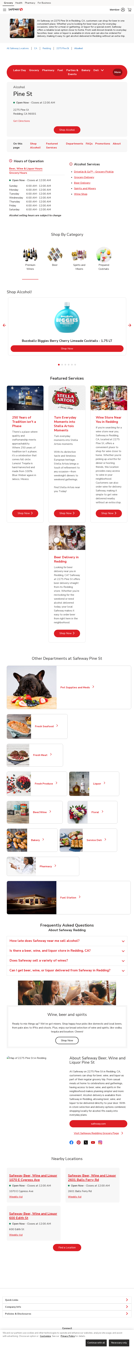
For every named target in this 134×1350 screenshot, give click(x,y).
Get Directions (21, 121)
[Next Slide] (129, 325)
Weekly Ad (16, 1197)
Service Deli (96, 840)
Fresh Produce (45, 783)
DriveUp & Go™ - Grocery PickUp (94, 172)
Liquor (98, 783)
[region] (67, 1340)
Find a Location (70, 1247)
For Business (44, 2)
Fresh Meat (41, 755)
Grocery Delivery (84, 177)
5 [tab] (72, 364)
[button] (117, 9)
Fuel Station (69, 897)
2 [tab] (62, 364)
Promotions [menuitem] (102, 143)
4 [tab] (68, 364)
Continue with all (96, 1342)
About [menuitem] (117, 143)
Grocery (8, 2)
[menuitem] (19, 72)
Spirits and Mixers (85, 188)
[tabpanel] (67, 326)
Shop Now (80, 348)
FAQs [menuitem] (89, 143)
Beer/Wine (41, 812)
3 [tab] (65, 364)
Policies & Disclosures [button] (18, 1313)
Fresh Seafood (45, 726)
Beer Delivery (82, 183)
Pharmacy (30, 2)
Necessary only (119, 1342)
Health (18, 2)
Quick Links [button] (11, 1300)
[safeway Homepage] (15, 10)
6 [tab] (75, 364)
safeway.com (109, 1124)
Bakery (36, 840)
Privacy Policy (68, 1336)
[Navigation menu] (4, 10)
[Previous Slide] (4, 325)
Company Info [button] (13, 1306)
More (117, 72)
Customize (45, 1336)
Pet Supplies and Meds (75, 687)
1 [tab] (59, 364)
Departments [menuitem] (74, 143)
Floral (97, 812)
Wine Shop (80, 194)
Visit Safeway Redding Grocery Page (100, 1133)
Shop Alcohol (67, 130)
